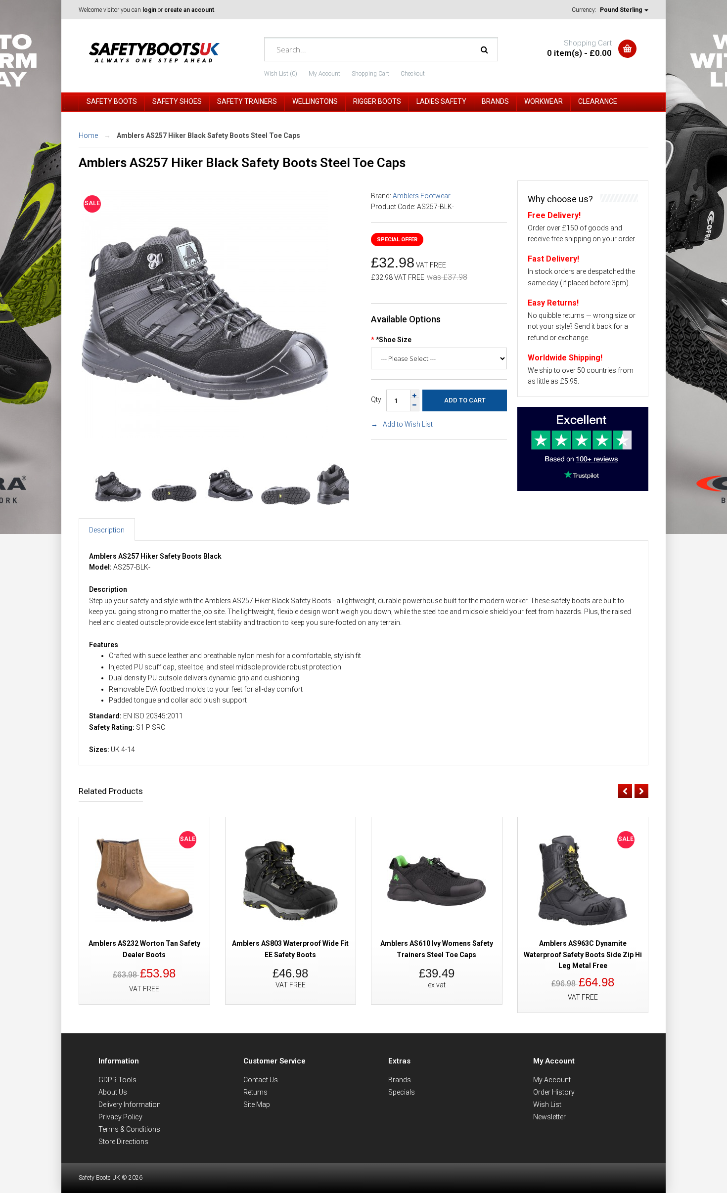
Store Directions (123, 1142)
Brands (399, 1080)
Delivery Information (129, 1104)
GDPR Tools (117, 1080)
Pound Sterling (621, 9)
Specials (401, 1092)
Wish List (547, 1104)
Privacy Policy (120, 1117)
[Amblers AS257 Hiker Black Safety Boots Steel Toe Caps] (205, 435)
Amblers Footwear (422, 196)
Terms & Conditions (129, 1129)
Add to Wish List (408, 424)
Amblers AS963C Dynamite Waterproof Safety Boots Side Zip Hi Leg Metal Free (583, 954)
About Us (112, 1092)
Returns (255, 1092)
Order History (554, 1092)
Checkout (413, 73)
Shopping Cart (370, 73)
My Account (324, 73)
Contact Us (260, 1080)
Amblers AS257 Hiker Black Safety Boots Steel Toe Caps (208, 135)
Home (88, 135)
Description (107, 530)
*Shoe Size (393, 340)
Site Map (256, 1104)
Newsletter (549, 1117)
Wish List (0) (280, 73)
